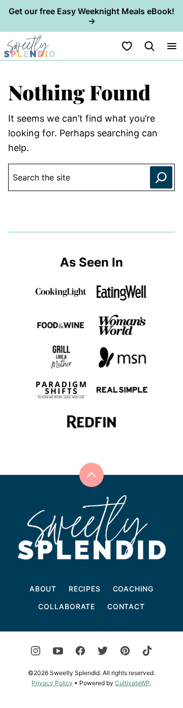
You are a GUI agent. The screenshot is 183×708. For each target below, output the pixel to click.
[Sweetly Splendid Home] (29, 46)
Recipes (85, 588)
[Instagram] (35, 651)
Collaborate (66, 606)
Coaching (133, 588)
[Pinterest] (125, 651)
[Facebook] (80, 651)
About (42, 588)
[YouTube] (58, 651)
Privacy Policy (52, 683)
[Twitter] (103, 651)
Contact (126, 606)
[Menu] (172, 46)
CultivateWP (132, 683)
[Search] (149, 46)
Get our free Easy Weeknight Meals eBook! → (91, 16)
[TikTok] (147, 651)
